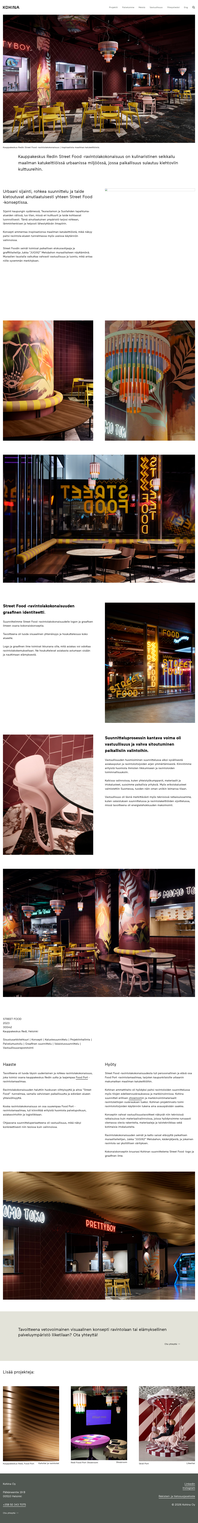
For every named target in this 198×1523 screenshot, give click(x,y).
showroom (135, 1097)
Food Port (82, 1077)
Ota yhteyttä (171, 1344)
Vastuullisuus (156, 7)
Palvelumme (128, 7)
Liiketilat (191, 1463)
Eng (186, 7)
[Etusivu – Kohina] (11, 7)
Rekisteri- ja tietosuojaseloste (177, 1496)
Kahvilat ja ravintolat (49, 1463)
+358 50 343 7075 (14, 1504)
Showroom (121, 1462)
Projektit (113, 7)
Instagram (189, 1487)
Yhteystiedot (173, 7)
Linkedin (190, 1483)
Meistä (142, 7)
